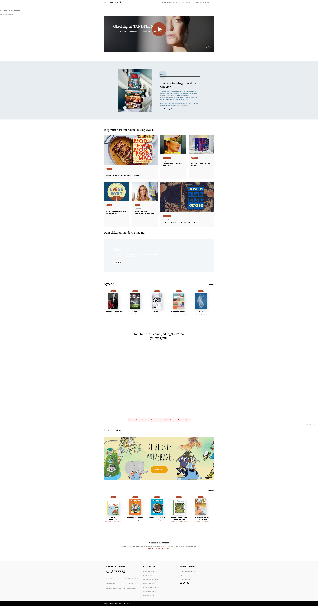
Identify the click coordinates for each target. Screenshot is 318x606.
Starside (157, 312)
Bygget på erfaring (178, 312)
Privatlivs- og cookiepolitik (151, 587)
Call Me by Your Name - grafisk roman (200, 518)
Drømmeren (135, 312)
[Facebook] (181, 584)
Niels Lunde (113, 314)
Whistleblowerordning (150, 591)
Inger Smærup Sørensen (200, 314)
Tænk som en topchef (113, 312)
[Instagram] (184, 584)
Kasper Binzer (108, 521)
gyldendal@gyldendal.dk (130, 579)
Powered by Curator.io (311, 424)
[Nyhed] (113, 301)
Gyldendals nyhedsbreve (187, 571)
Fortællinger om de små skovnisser (179, 518)
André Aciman (196, 521)
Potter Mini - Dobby (135, 518)
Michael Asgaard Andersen (179, 314)
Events (182, 575)
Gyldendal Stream (185, 579)
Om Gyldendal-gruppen (150, 579)
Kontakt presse (133, 583)
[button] (212, 2)
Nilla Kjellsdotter (135, 314)
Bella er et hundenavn (113, 518)
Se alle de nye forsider (169, 109)
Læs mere (118, 262)
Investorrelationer (148, 595)
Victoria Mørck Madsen (116, 522)
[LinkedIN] (188, 584)
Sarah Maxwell (205, 521)
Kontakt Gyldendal (148, 571)
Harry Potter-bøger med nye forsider (178, 85)
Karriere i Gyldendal (149, 583)
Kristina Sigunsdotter (177, 521)
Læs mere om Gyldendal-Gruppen (158, 548)
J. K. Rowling (135, 520)
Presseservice (147, 575)
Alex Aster (157, 314)
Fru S (201, 312)
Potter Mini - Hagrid (157, 518)
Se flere (211, 284)
